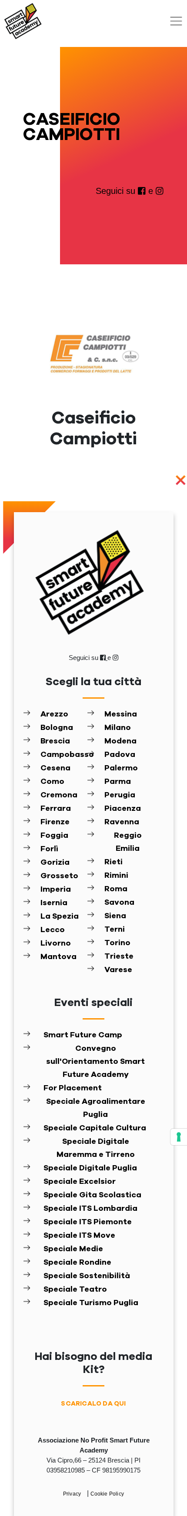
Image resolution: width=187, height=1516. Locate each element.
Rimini (116, 876)
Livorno (55, 943)
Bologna (56, 728)
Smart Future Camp (82, 1035)
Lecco (52, 930)
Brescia (55, 741)
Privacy (73, 1494)
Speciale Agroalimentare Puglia (95, 1108)
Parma (117, 782)
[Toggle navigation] (176, 21)
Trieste (119, 956)
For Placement (72, 1088)
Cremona (58, 795)
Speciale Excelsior (79, 1182)
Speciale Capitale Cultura (94, 1128)
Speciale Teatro (75, 1289)
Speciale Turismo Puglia (90, 1303)
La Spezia (59, 916)
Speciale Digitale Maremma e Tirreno (96, 1148)
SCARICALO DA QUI (93, 1403)
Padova (119, 755)
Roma (115, 889)
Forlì (49, 849)
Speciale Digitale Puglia (90, 1168)
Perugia (119, 795)
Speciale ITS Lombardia (90, 1209)
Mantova (58, 957)
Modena (120, 741)
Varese (118, 970)
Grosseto (59, 876)
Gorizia (55, 862)
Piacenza (122, 809)
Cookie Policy (107, 1494)
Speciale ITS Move (79, 1235)
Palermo (121, 768)
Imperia (55, 889)
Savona (119, 902)
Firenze (55, 822)
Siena (115, 916)
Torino (117, 943)
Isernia (53, 903)
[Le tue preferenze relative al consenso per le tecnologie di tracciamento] (178, 1137)
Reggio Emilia (128, 842)
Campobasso (63, 755)
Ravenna (121, 822)
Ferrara (55, 809)
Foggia (54, 836)
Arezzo (54, 714)
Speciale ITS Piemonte (87, 1222)
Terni (114, 929)
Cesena (55, 768)
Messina (120, 714)
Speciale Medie (73, 1249)
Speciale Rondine (77, 1262)
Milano (117, 728)
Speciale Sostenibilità (86, 1276)
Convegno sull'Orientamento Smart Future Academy (95, 1062)
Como (52, 782)
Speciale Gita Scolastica (92, 1195)
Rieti (113, 862)
